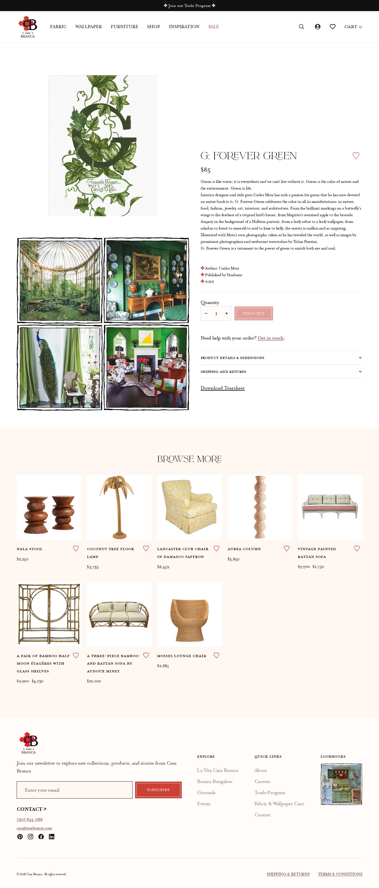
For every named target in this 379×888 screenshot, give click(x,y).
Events (203, 803)
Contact (262, 814)
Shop (153, 26)
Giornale (206, 792)
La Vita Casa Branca (217, 770)
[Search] (301, 27)
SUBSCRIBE (158, 789)
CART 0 (353, 26)
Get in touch (271, 338)
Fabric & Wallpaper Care (279, 803)
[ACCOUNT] (317, 27)
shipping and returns (223, 371)
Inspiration (184, 26)
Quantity (210, 302)
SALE (213, 26)
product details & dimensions (232, 357)
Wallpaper (88, 26)
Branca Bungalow (214, 781)
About (260, 770)
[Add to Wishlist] (356, 156)
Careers (262, 781)
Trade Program (269, 792)
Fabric (58, 26)
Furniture (124, 26)
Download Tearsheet (223, 388)
